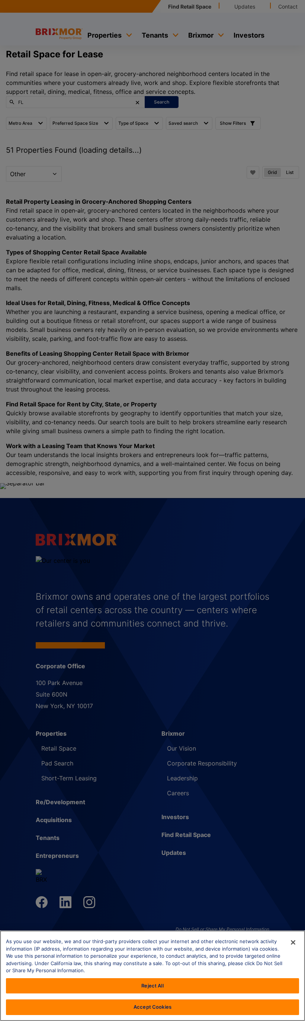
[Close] (293, 942)
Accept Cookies (152, 1007)
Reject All (152, 986)
